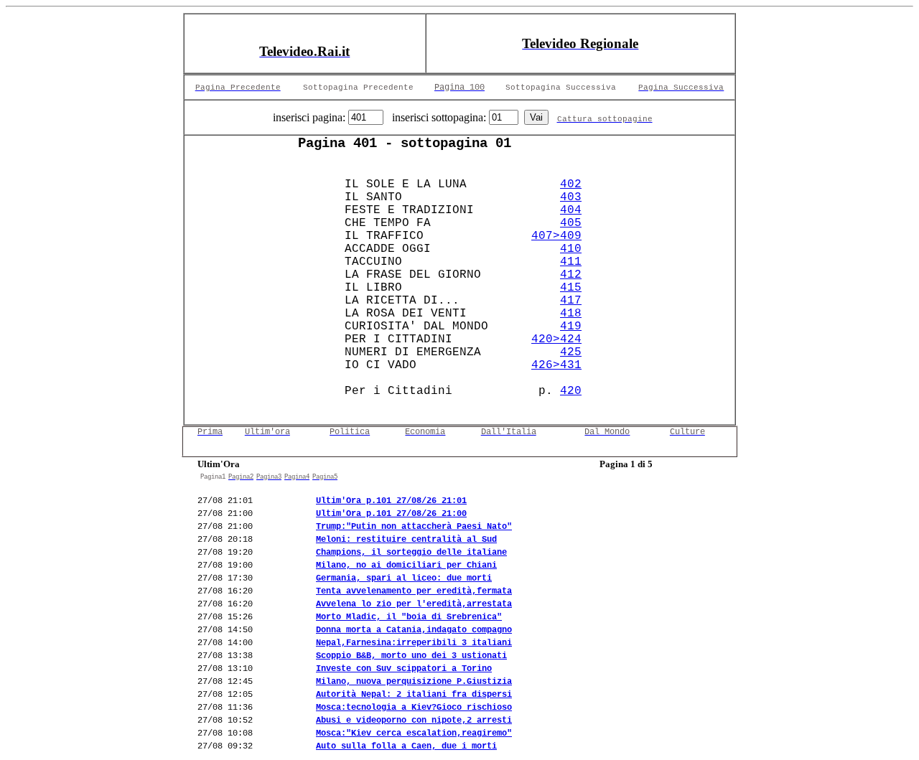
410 (571, 249)
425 (571, 352)
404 (571, 210)
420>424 (556, 339)
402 (571, 184)
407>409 (556, 236)
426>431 (556, 365)
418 (571, 313)
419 (571, 326)
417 (571, 300)
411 (571, 261)
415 (571, 287)
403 (571, 197)
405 (571, 223)
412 (571, 274)
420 (571, 391)
